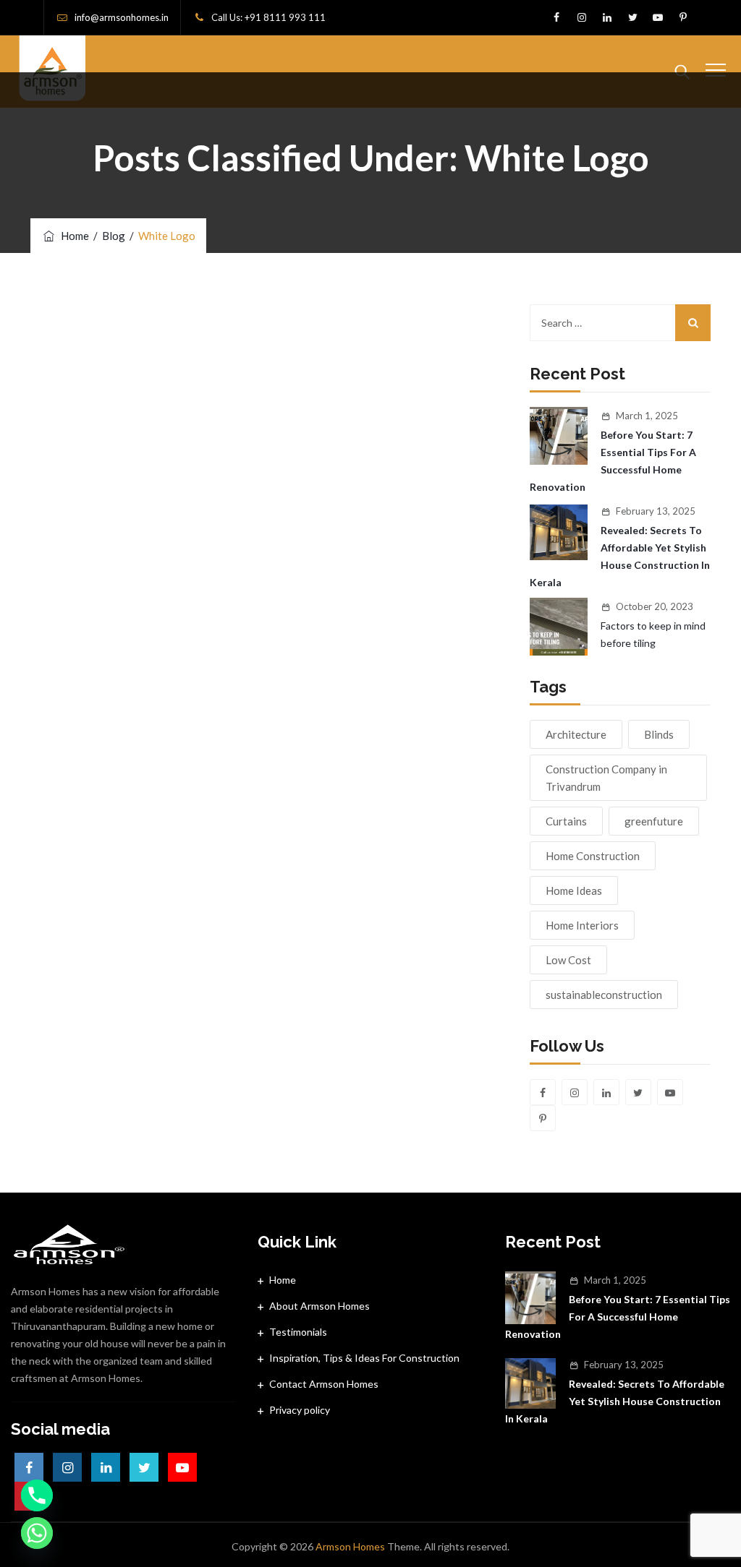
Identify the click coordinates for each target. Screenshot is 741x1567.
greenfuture (653, 821)
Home (72, 235)
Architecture (576, 734)
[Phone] (37, 1495)
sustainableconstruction (604, 994)
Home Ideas (574, 890)
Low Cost (568, 959)
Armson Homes (350, 1546)
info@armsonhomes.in (122, 17)
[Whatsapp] (37, 1533)
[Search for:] (620, 322)
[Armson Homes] (52, 71)
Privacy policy (299, 1410)
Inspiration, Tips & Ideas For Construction (364, 1358)
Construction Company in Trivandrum (606, 778)
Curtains (566, 821)
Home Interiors (582, 925)
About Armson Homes (319, 1306)
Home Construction (593, 855)
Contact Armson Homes (323, 1384)
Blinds (659, 734)
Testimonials (298, 1332)
